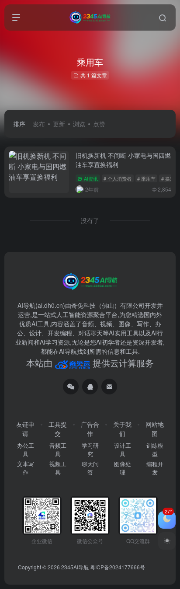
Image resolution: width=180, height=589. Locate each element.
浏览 (79, 123)
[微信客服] (71, 386)
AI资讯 (91, 178)
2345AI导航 (75, 567)
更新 (59, 123)
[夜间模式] (167, 541)
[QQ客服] (90, 386)
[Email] (109, 386)
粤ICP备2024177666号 (117, 567)
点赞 (99, 123)
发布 (39, 123)
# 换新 (168, 178)
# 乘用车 (146, 178)
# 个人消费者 (118, 178)
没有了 (90, 220)
